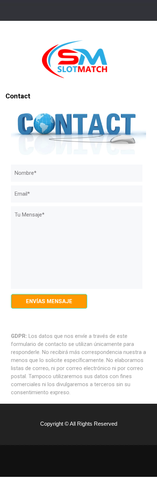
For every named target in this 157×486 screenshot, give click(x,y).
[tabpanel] (78, 356)
